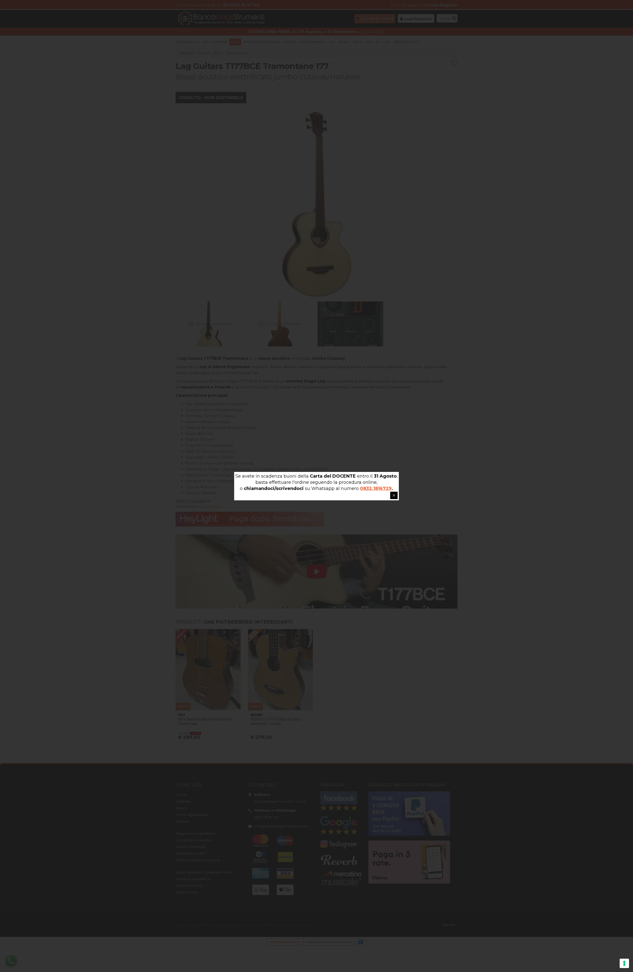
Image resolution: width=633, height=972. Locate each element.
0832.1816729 (376, 488)
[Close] (394, 495)
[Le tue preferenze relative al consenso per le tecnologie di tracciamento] (624, 963)
